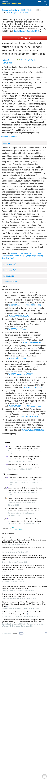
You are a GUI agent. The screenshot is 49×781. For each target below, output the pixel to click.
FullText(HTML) (9, 264)
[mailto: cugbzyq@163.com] (19, 59)
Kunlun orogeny (20, 256)
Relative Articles (9, 276)
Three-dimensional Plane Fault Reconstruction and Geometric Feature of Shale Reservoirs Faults (22, 595)
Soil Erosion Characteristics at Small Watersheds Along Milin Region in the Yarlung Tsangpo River (22, 613)
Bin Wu (33, 60)
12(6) (29, 10)
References (9, 270)
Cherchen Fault (8, 258)
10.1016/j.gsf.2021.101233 (17, 13)
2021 (23, 10)
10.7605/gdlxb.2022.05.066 (32, 430)
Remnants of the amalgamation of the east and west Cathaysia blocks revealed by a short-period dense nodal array (23, 549)
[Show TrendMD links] (46, 633)
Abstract (6, 143)
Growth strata (7, 256)
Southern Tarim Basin (19, 253)
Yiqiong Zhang (8, 60)
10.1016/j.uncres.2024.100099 (20, 374)
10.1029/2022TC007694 (33, 387)
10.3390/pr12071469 (17, 329)
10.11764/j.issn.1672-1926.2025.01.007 (24, 305)
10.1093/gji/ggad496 (17, 358)
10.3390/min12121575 (28, 417)
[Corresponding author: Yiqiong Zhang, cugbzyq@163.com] (17, 59)
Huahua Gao (7, 63)
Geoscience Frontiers (10, 10)
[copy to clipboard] (40, 31)
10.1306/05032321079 (31, 342)
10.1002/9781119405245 (18, 316)
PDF (25, 38)
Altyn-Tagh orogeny (35, 256)
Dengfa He (25, 60)
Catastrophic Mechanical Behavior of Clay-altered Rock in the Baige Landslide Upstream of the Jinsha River (24, 587)
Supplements (10, 282)
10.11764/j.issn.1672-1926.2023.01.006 (24, 406)
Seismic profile (35, 253)
